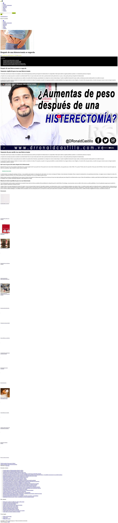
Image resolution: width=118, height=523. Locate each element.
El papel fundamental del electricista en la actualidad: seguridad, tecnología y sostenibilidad (20, 495)
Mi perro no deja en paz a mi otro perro (10, 507)
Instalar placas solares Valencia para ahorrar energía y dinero (14, 478)
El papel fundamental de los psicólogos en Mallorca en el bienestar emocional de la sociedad (21, 483)
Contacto (4, 10)
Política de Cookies (6, 518)
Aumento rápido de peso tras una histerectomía (12, 61)
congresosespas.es (3, 16)
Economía (5, 6)
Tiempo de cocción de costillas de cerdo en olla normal (13, 501)
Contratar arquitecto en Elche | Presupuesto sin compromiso (14, 491)
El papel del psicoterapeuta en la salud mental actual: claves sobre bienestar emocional (19, 485)
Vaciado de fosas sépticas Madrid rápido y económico (13, 494)
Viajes (4, 8)
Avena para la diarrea (7, 463)
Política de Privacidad (7, 516)
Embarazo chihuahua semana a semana (10, 508)
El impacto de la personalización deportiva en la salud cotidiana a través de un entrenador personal (22, 473)
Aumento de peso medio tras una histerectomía (12, 62)
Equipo (4, 9)
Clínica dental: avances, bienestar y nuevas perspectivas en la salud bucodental (18, 490)
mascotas (19, 55)
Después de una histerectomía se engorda (11, 60)
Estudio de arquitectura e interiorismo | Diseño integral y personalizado (16, 492)
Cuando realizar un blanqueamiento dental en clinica (13, 470)
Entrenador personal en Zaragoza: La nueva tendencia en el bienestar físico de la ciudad (20, 475)
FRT (9, 521)
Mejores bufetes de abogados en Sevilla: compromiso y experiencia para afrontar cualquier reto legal (22, 493)
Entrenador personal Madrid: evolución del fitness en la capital (15, 489)
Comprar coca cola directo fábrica (9, 503)
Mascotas (5, 7)
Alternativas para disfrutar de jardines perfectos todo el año (14, 472)
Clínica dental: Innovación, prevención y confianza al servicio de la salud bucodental (19, 480)
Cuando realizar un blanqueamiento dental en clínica (13, 471)
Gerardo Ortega (5, 55)
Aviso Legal (5, 517)
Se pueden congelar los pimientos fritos (10, 502)
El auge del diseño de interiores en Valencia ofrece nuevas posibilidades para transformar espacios (22, 488)
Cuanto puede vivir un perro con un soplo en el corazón (14, 510)
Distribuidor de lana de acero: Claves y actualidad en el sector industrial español (18, 496)
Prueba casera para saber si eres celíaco (10, 506)
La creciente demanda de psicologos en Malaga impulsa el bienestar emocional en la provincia (21, 481)
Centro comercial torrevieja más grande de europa (12, 505)
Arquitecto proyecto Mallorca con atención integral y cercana (15, 479)
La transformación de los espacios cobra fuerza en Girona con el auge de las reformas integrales (21, 486)
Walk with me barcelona (8, 464)
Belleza (4, 4)
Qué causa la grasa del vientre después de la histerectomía (14, 63)
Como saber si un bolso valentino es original (11, 511)
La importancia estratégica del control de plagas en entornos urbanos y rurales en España (20, 484)
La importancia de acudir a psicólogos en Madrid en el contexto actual (16, 482)
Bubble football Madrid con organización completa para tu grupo (15, 477)
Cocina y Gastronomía (7, 5)
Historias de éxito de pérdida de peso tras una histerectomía (14, 64)
